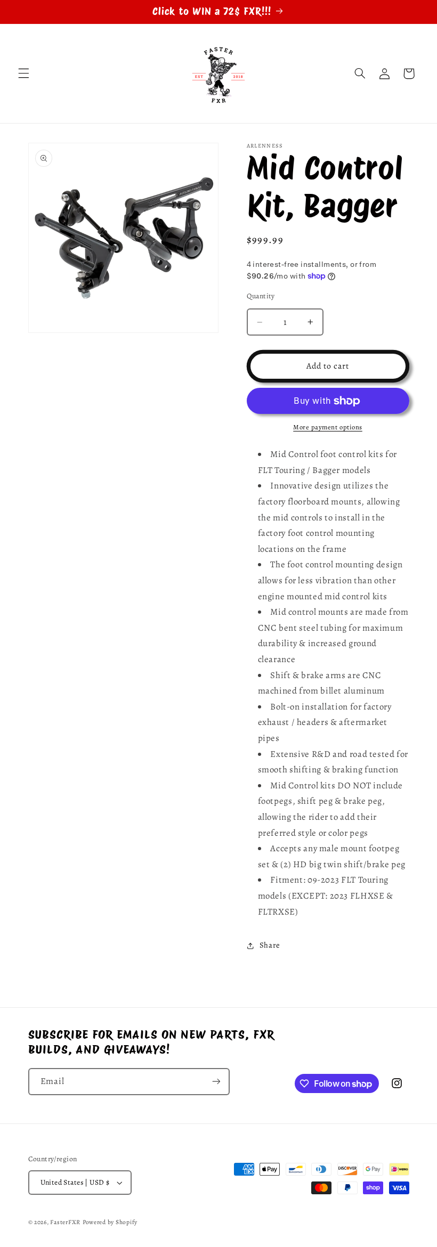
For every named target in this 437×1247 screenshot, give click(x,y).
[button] (23, 73)
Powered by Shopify (110, 1222)
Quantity (261, 296)
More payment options (327, 426)
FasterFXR (65, 1222)
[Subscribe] (216, 1081)
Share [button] (270, 945)
